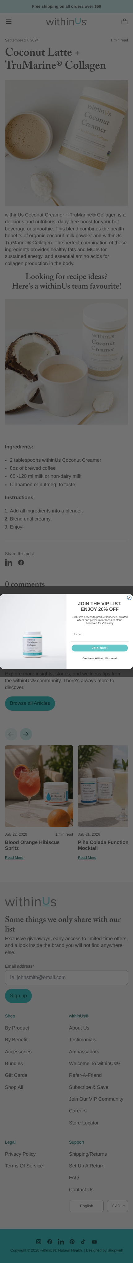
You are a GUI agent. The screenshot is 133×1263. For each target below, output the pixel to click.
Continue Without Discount (100, 658)
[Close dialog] (129, 598)
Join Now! (100, 648)
